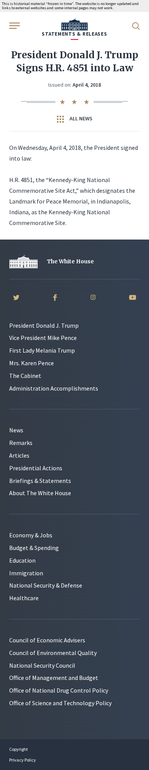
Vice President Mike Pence (43, 337)
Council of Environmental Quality (53, 653)
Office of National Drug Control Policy (58, 690)
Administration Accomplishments (53, 388)
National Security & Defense (45, 585)
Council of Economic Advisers (47, 640)
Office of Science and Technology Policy (60, 703)
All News (80, 118)
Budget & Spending (34, 548)
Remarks (20, 443)
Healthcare (24, 598)
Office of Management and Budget (53, 677)
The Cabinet (25, 375)
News (16, 430)
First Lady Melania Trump (42, 350)
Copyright (18, 749)
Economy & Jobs (30, 535)
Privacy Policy (22, 760)
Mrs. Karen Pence (31, 363)
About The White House (40, 493)
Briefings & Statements (40, 480)
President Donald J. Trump (44, 325)
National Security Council (42, 665)
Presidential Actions (35, 468)
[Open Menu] (14, 25)
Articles (19, 455)
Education (22, 560)
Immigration (26, 573)
